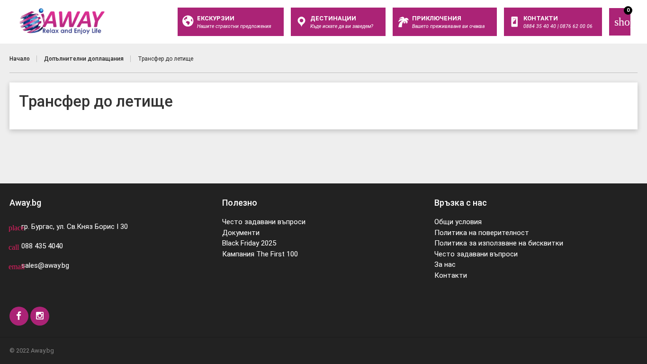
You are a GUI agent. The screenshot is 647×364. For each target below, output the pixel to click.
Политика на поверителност (481, 232)
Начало (19, 58)
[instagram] (39, 316)
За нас (445, 264)
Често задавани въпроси (264, 222)
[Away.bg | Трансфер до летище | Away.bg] (62, 21)
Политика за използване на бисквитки (498, 243)
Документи (241, 232)
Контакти (450, 275)
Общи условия (458, 222)
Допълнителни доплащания (84, 58)
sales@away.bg (45, 265)
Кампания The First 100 (260, 254)
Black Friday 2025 (249, 243)
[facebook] (18, 316)
